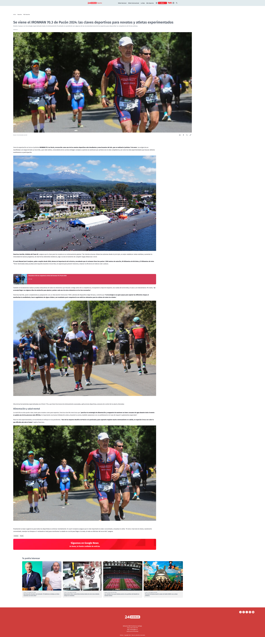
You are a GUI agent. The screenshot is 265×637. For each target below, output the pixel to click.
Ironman (16, 536)
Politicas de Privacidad (132, 631)
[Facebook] (183, 135)
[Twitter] (187, 135)
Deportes (19, 14)
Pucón (21, 536)
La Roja (143, 3)
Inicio (14, 14)
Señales (162, 3)
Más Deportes (150, 3)
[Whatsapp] (179, 135)
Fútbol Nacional (122, 3)
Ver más (30, 279)
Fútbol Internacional (133, 3)
